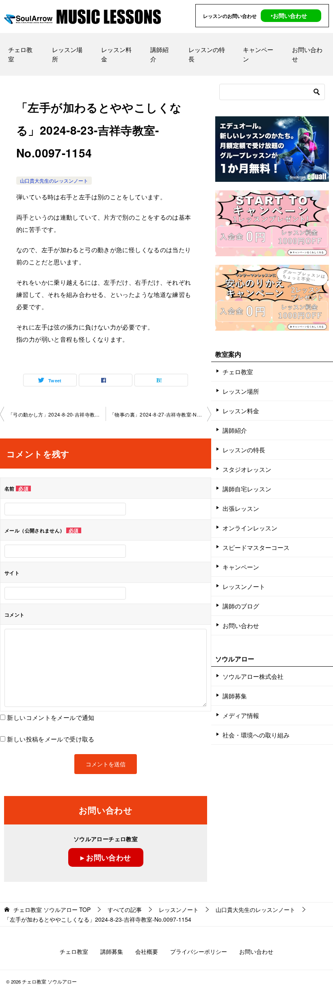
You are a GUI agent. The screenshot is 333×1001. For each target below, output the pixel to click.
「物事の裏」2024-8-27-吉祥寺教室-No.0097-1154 (160, 414)
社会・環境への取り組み (256, 735)
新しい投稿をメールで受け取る (50, 739)
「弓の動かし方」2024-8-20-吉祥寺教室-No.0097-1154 (57, 414)
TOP (52, 909)
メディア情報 (241, 715)
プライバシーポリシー (198, 951)
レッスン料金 (116, 54)
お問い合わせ (307, 54)
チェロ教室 (20, 54)
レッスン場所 (67, 54)
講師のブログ (241, 606)
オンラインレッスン (250, 527)
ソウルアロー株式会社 (253, 676)
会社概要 (146, 951)
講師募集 (235, 695)
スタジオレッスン (247, 469)
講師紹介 (159, 54)
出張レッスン (241, 508)
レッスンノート (244, 586)
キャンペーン (258, 54)
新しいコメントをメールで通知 (50, 717)
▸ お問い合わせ (105, 857)
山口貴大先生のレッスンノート (54, 180)
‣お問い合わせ (289, 15)
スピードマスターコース (256, 547)
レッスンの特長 (206, 54)
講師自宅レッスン (247, 488)
